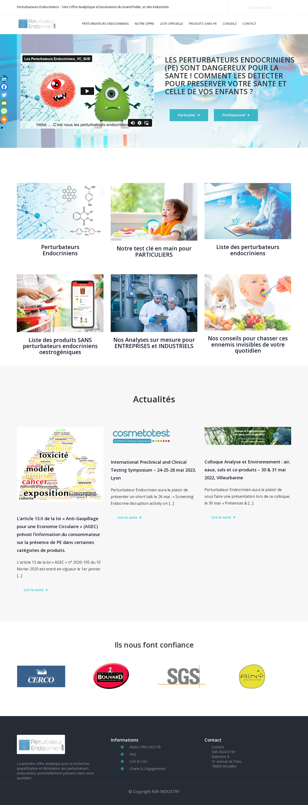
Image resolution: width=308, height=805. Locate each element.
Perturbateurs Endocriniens (60, 250)
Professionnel (233, 115)
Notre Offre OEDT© (145, 747)
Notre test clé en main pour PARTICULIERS (154, 251)
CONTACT (249, 23)
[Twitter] (4, 95)
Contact (218, 747)
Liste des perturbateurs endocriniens (247, 250)
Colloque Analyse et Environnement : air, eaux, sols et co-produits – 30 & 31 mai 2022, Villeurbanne (247, 470)
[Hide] (2, 128)
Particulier (186, 115)
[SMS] (4, 111)
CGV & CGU (138, 761)
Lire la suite (33, 589)
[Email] (4, 103)
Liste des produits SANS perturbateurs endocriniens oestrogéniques (60, 346)
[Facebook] (4, 86)
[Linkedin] (4, 78)
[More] (4, 119)
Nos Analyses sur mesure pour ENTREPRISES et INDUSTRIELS (154, 342)
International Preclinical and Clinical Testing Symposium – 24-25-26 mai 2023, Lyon (153, 470)
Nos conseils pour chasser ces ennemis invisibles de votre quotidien (248, 344)
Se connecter (259, 7)
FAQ (132, 754)
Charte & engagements (147, 768)
